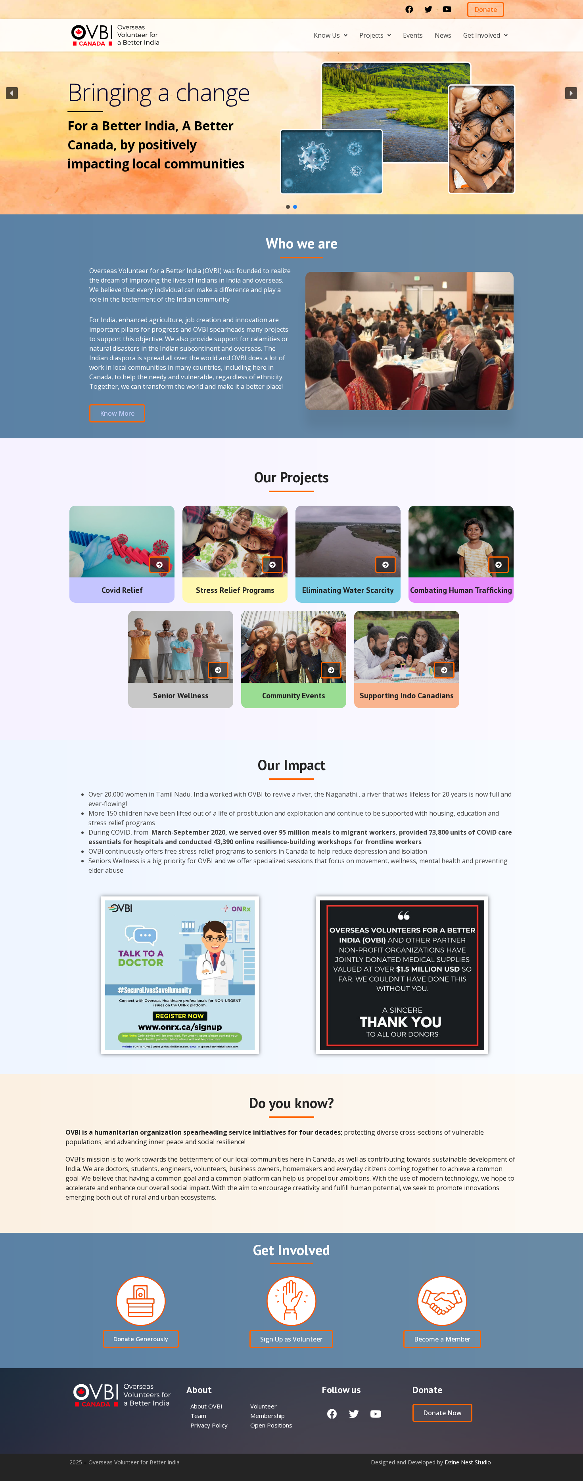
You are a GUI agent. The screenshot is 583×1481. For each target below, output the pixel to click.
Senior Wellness (181, 695)
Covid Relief (122, 590)
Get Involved (481, 35)
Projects (371, 35)
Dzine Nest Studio (468, 1462)
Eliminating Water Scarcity (348, 590)
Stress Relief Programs (235, 590)
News (443, 35)
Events (413, 35)
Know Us (327, 35)
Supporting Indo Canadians (407, 695)
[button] (485, 9)
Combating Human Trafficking (461, 590)
